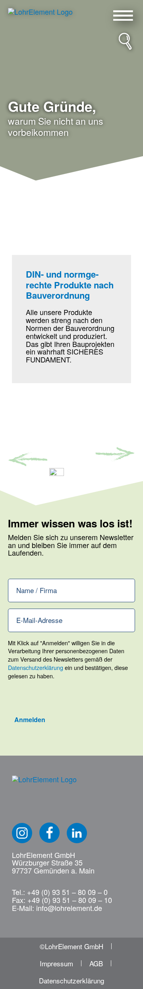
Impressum (56, 963)
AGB (96, 963)
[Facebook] (49, 833)
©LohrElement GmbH (71, 946)
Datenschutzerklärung (35, 667)
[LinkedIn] (77, 833)
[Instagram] (22, 833)
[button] (123, 15)
